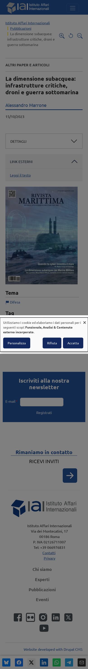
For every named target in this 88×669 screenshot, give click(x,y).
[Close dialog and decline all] (84, 320)
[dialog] (44, 334)
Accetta (73, 343)
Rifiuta (52, 343)
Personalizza (17, 343)
